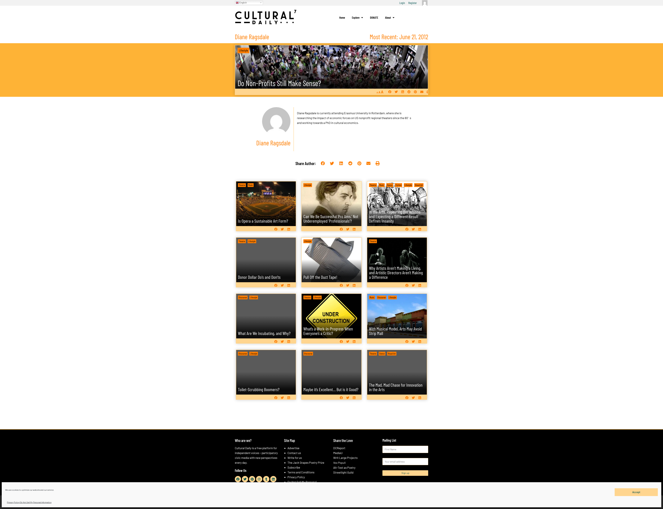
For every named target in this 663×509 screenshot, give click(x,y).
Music (250, 185)
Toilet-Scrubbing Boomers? (259, 389)
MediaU (338, 453)
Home (342, 17)
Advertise (293, 448)
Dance (389, 185)
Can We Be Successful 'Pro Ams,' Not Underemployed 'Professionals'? (330, 218)
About (388, 17)
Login (402, 2)
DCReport (339, 448)
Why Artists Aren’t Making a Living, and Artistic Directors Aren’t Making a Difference (396, 272)
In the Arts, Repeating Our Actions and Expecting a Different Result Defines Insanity (394, 216)
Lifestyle (243, 50)
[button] (389, 92)
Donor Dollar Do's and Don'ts (259, 277)
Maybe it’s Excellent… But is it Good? (330, 389)
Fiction (398, 185)
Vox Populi (339, 462)
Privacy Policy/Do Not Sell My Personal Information (29, 502)
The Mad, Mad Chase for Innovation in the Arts (395, 387)
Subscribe (293, 467)
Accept (636, 492)
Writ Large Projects (345, 457)
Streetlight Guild (343, 472)
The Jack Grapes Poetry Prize (305, 462)
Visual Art (419, 185)
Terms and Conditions (300, 472)
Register (412, 2)
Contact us (294, 453)
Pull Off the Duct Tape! (320, 277)
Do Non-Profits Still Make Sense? (279, 83)
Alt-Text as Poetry (344, 467)
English (243, 2)
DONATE (374, 17)
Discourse (243, 297)
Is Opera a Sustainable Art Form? (263, 220)
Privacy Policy (296, 477)
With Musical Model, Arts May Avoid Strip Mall (395, 331)
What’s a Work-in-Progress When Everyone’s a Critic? (328, 331)
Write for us (294, 457)
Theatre (242, 185)
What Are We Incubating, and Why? (264, 333)
